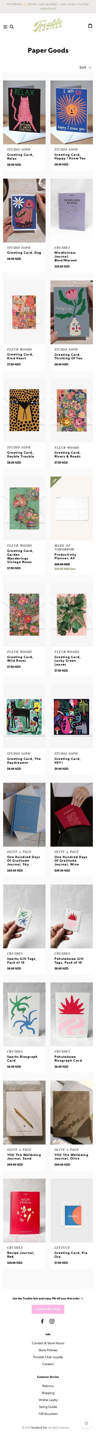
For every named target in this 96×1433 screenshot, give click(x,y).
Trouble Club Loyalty (48, 1357)
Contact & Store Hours (48, 1343)
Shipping (48, 1393)
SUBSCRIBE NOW (48, 1309)
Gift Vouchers (48, 1414)
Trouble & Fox (39, 1427)
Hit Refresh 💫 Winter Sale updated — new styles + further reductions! (48, 6)
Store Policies (48, 1350)
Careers (48, 1364)
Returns (48, 1386)
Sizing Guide (48, 1407)
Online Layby (48, 1400)
